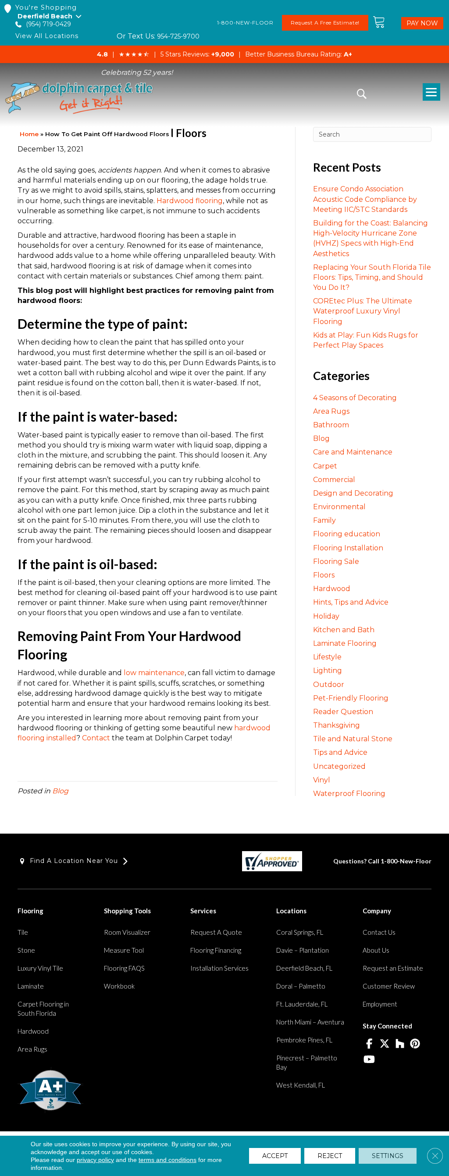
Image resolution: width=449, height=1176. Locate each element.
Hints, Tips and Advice (350, 602)
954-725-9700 (178, 36)
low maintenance (154, 673)
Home (29, 133)
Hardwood (331, 588)
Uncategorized (339, 766)
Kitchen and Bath (343, 630)
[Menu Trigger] (431, 92)
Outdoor (328, 684)
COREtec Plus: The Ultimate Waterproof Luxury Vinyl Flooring (362, 311)
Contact (97, 738)
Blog (60, 791)
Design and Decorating (353, 493)
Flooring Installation (348, 548)
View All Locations (46, 36)
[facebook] (369, 1044)
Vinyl (321, 780)
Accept (275, 1156)
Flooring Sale (336, 561)
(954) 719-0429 (48, 24)
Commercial (334, 479)
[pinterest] (415, 1044)
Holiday (326, 616)
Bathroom (331, 425)
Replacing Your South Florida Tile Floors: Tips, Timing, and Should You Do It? (372, 277)
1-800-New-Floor (406, 861)
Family (324, 520)
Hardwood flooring (190, 201)
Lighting (327, 670)
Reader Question (343, 712)
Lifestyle (327, 657)
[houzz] (399, 1044)
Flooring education (346, 534)
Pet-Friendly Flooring (350, 698)
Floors (324, 575)
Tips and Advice (340, 752)
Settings (387, 1156)
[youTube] (369, 1060)
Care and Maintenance (352, 452)
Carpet (325, 466)
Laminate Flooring (345, 643)
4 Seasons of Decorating (355, 398)
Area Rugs (331, 411)
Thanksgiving (336, 725)
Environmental (339, 507)
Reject (329, 1156)
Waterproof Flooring (349, 793)
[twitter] (384, 1044)
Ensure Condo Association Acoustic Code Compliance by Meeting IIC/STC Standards (365, 199)
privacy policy (95, 1159)
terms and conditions (167, 1159)
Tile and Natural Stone (352, 739)
